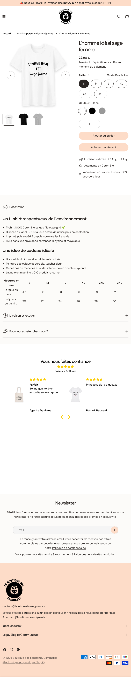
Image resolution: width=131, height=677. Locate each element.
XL (121, 83)
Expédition (99, 62)
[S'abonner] (114, 530)
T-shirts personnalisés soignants (35, 33)
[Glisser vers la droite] (65, 75)
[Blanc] (82, 110)
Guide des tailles (117, 75)
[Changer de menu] (4, 16)
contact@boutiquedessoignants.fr (26, 617)
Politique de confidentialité (69, 548)
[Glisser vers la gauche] (11, 75)
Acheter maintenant (103, 147)
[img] (65, 366)
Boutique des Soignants (27, 658)
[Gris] (102, 110)
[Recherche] (118, 16)
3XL (100, 94)
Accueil (7, 33)
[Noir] (92, 110)
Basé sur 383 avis (65, 371)
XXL (85, 94)
